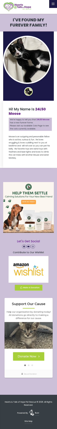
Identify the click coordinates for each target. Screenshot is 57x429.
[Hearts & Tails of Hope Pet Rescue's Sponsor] (28, 207)
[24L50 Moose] (27, 60)
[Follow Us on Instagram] (33, 246)
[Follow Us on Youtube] (28, 246)
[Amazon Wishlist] (28, 269)
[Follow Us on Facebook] (24, 246)
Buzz (37, 412)
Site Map (28, 421)
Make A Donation (31, 287)
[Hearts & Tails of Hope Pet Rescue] (17, 7)
